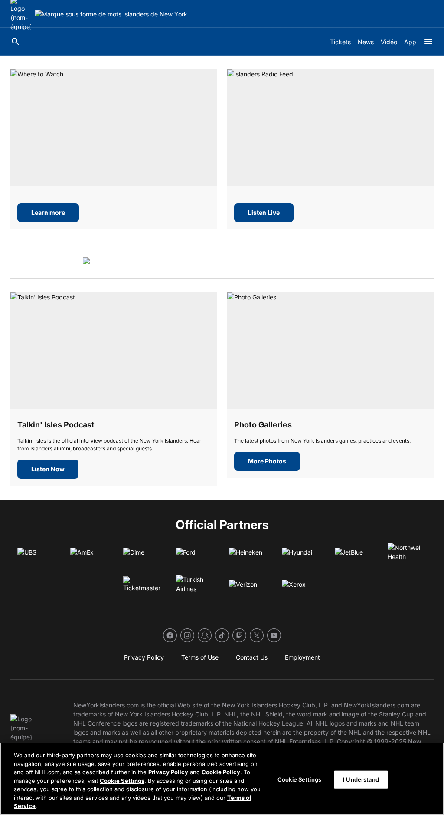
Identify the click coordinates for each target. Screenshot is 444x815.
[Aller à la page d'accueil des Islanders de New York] (111, 14)
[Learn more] (113, 127)
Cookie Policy (221, 772)
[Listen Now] (113, 350)
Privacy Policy (168, 772)
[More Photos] (330, 350)
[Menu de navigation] (428, 41)
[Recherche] (15, 41)
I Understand (361, 779)
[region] (222, 779)
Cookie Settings (122, 780)
